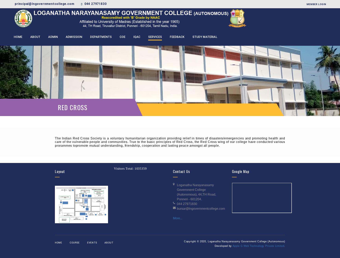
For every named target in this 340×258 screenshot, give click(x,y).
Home (58, 242)
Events (92, 242)
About (108, 242)
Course (75, 242)
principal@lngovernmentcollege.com (44, 4)
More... (177, 218)
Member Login (316, 4)
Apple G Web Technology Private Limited (258, 245)
